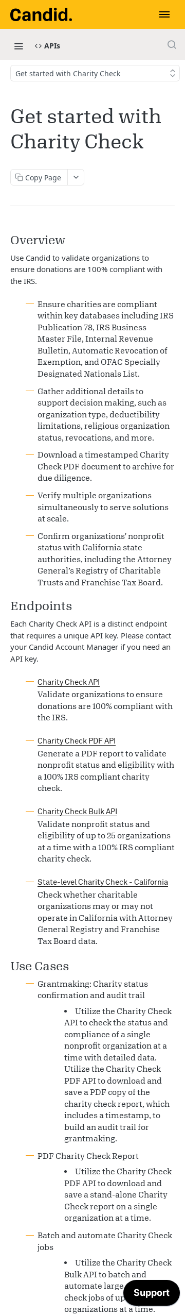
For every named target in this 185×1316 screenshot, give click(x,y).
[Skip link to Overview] (8, 240)
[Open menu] (164, 14)
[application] (151, 1295)
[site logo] (41, 14)
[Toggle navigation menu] (18, 46)
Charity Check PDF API (77, 741)
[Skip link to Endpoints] (8, 606)
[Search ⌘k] (171, 44)
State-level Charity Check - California (103, 882)
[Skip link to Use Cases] (8, 966)
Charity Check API (69, 682)
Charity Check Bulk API (77, 812)
